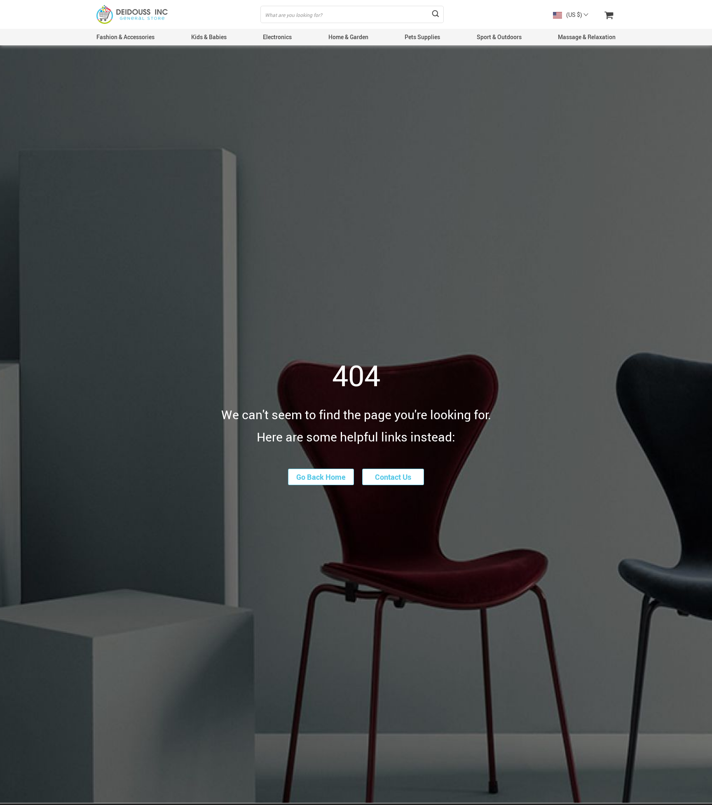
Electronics (277, 37)
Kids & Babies (209, 37)
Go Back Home (321, 477)
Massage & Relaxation (587, 37)
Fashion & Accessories (125, 37)
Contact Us (393, 477)
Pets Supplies (422, 37)
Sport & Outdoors (499, 37)
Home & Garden (348, 37)
